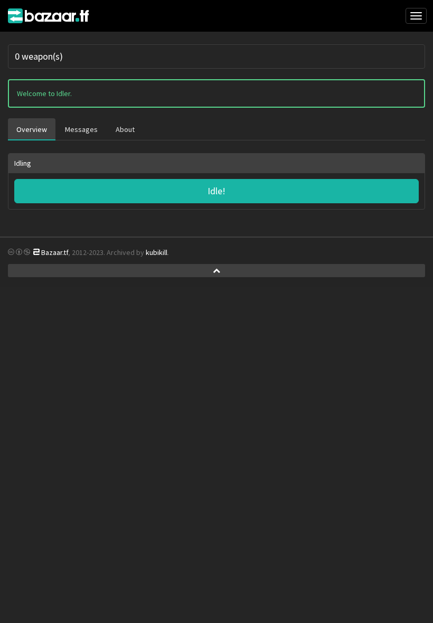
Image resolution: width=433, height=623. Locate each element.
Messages (81, 129)
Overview (31, 129)
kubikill (156, 252)
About (125, 129)
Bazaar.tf (53, 15)
